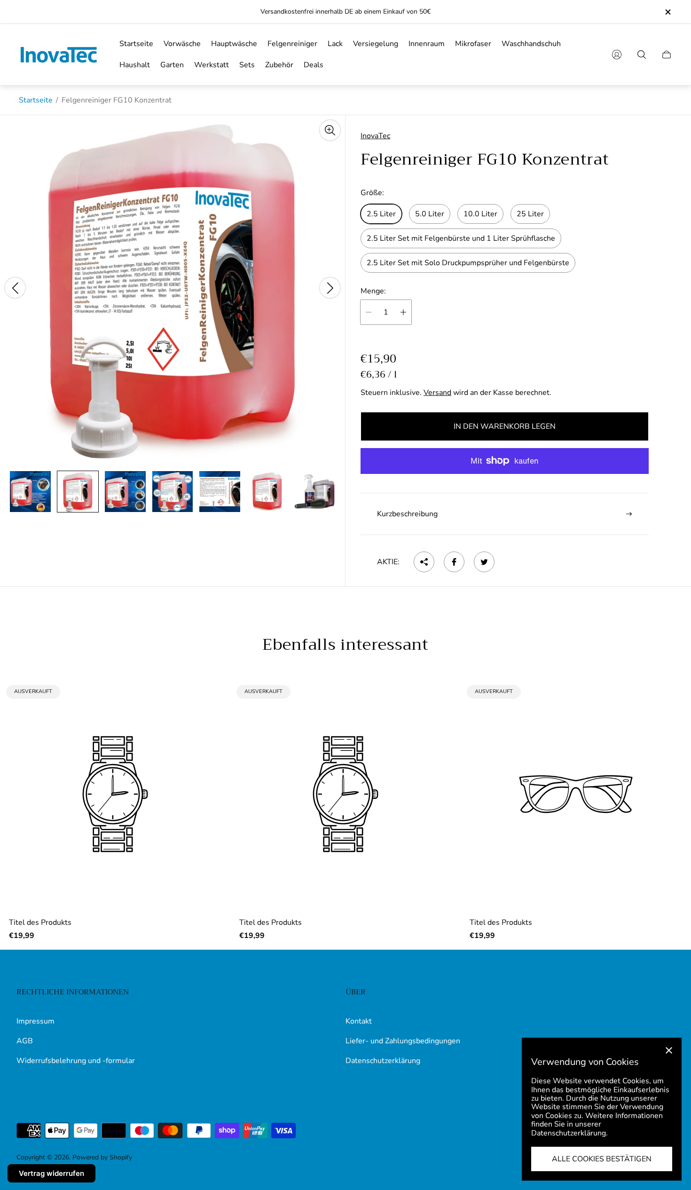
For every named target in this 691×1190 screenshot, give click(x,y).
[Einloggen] (616, 54)
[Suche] (641, 54)
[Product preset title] (115, 794)
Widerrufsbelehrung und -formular (75, 1061)
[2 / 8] (78, 491)
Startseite (36, 100)
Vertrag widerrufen (51, 1173)
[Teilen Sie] (424, 562)
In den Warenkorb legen (505, 426)
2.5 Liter (381, 214)
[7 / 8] (315, 491)
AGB (24, 1041)
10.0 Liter (480, 214)
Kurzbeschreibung (407, 514)
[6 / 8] (267, 491)
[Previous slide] (15, 287)
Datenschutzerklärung (383, 1061)
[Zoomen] (330, 130)
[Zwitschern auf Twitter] (484, 562)
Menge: (373, 291)
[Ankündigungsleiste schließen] (667, 12)
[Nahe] (669, 1050)
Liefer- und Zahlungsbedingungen (403, 1041)
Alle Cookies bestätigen (602, 1159)
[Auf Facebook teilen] (454, 562)
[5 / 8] (220, 491)
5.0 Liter (429, 214)
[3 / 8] (125, 491)
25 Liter (530, 214)
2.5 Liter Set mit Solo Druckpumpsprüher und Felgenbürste (468, 263)
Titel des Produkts (40, 922)
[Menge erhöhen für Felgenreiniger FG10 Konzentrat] (403, 312)
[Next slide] (330, 287)
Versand (437, 392)
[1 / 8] (30, 491)
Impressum (35, 1021)
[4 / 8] (173, 491)
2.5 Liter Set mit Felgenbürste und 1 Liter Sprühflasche (461, 238)
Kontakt (359, 1021)
